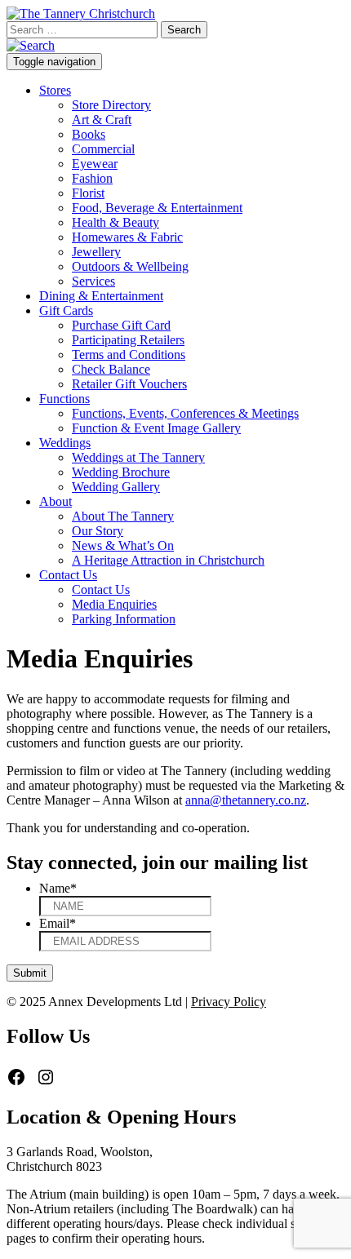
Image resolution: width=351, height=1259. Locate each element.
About (55, 501)
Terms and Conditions (128, 354)
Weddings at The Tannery (138, 457)
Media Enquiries (114, 604)
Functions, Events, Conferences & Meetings (185, 413)
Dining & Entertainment (101, 296)
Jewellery (96, 252)
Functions (64, 399)
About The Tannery (123, 516)
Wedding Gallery (116, 487)
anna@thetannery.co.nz (245, 800)
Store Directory (111, 105)
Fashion (92, 178)
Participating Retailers (128, 340)
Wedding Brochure (121, 472)
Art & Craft (101, 119)
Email (57, 923)
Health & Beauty (115, 222)
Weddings (65, 443)
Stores (55, 90)
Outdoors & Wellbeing (130, 266)
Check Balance (111, 369)
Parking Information (124, 619)
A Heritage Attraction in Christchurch (168, 560)
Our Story (97, 531)
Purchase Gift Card (121, 325)
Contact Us (68, 575)
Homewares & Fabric (127, 237)
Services (93, 281)
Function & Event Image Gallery (156, 428)
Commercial (103, 149)
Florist (88, 193)
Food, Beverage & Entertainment (157, 208)
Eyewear (95, 164)
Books (88, 134)
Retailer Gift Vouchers (129, 384)
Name (58, 888)
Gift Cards (66, 310)
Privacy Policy (228, 1002)
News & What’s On (123, 545)
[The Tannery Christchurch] (81, 13)
